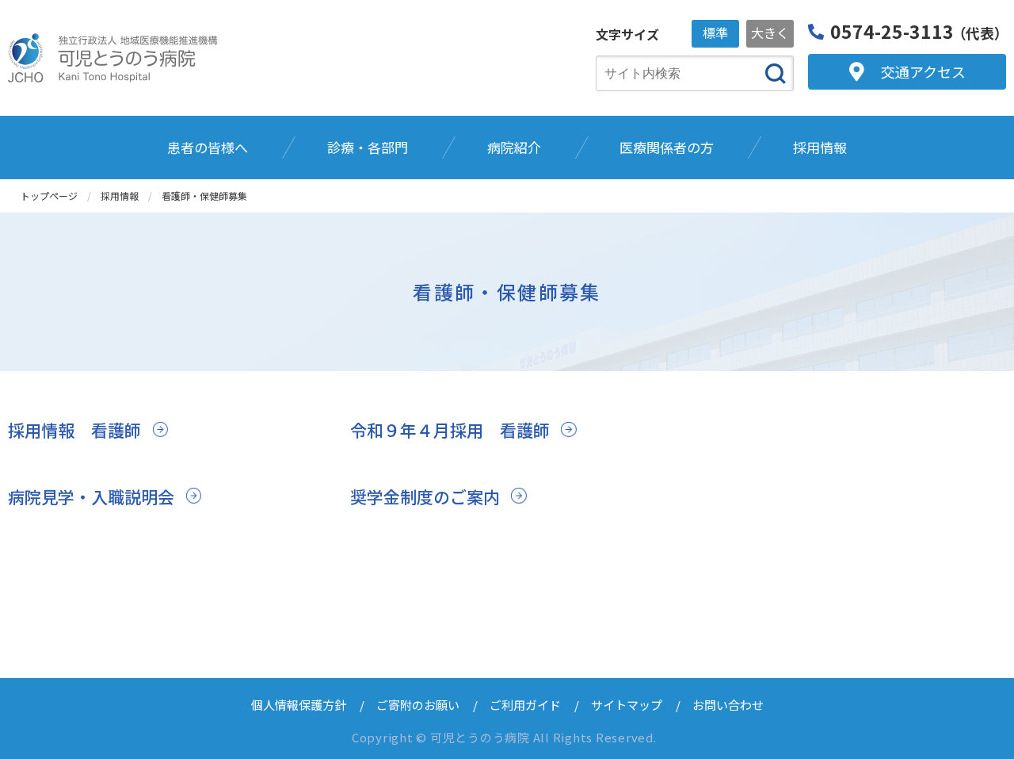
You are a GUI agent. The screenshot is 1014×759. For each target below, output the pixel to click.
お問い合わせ (728, 704)
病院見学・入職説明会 (91, 496)
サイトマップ (626, 704)
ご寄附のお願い (417, 704)
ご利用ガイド (525, 704)
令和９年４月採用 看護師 (450, 430)
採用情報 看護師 (74, 430)
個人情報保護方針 (298, 704)
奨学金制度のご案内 (425, 496)
